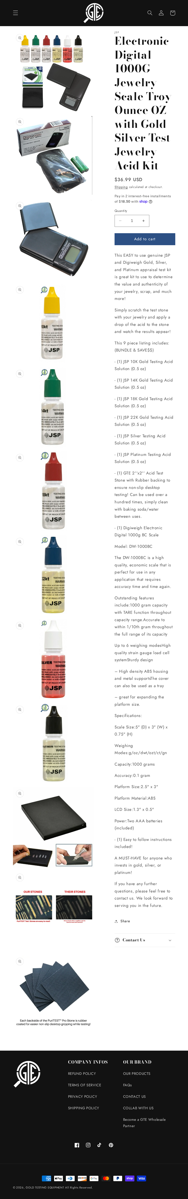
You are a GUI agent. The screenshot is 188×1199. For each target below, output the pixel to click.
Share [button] (125, 921)
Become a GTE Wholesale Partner (144, 1123)
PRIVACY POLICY (82, 1096)
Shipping (121, 187)
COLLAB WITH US (138, 1108)
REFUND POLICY (82, 1073)
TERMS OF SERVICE (84, 1085)
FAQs (127, 1085)
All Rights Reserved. (79, 1187)
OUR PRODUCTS (137, 1073)
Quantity (121, 210)
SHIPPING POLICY (83, 1108)
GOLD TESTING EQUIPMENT (45, 1187)
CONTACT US (134, 1096)
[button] (15, 13)
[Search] (150, 13)
